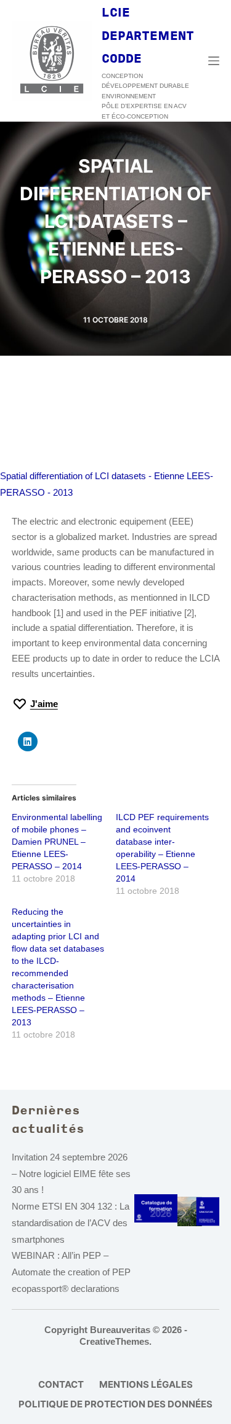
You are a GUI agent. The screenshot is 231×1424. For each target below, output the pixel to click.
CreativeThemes (114, 1341)
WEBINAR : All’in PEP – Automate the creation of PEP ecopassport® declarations (71, 1272)
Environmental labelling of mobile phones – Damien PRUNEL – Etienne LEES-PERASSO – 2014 (57, 841)
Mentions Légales (146, 1384)
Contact (61, 1384)
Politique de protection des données (115, 1404)
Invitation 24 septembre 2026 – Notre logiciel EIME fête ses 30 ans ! (71, 1173)
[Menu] (213, 60)
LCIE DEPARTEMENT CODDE (148, 36)
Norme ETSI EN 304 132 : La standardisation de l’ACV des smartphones (70, 1223)
